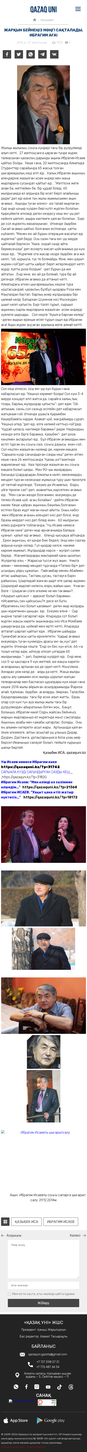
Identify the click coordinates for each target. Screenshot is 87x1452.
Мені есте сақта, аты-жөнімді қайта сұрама (43, 1294)
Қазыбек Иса (26, 1222)
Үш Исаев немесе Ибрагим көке (29, 762)
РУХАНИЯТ (47, 20)
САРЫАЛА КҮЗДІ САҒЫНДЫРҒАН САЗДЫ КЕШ (35, 772)
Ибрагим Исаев (61, 1222)
